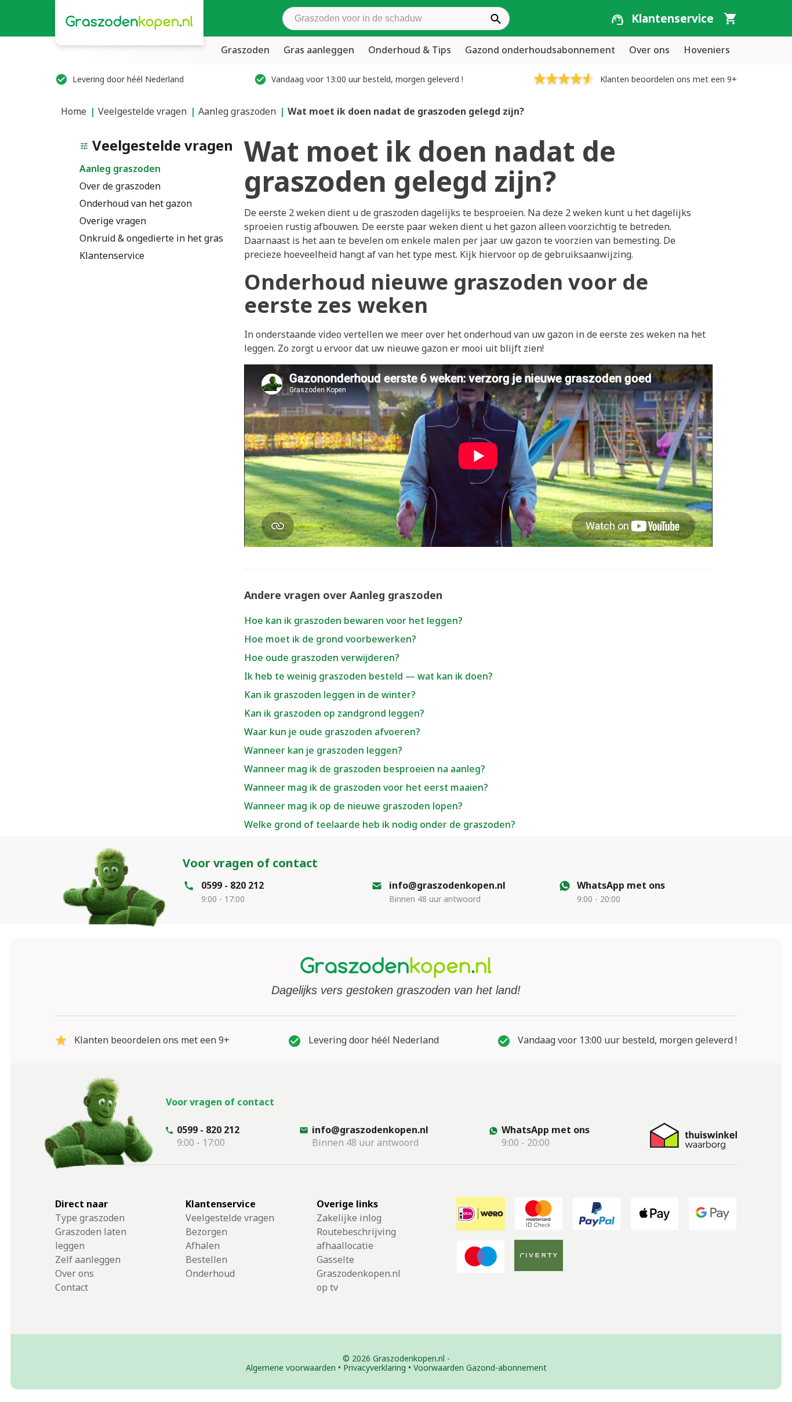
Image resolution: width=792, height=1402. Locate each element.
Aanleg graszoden (237, 111)
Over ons (649, 49)
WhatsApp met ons (621, 885)
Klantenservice (111, 255)
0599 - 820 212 (232, 885)
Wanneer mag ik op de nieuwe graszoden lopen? (353, 805)
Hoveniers (707, 49)
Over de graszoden (120, 186)
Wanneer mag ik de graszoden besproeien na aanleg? (364, 768)
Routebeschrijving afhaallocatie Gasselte (356, 1245)
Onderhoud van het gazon (135, 203)
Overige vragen (112, 220)
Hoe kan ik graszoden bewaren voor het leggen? (353, 620)
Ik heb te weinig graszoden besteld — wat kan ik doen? (368, 676)
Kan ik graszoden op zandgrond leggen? (334, 713)
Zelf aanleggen (88, 1259)
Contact (71, 1287)
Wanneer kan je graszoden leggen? (323, 750)
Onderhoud (210, 1273)
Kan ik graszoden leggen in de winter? (330, 694)
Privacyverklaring (374, 1367)
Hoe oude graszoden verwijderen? (321, 657)
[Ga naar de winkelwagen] (730, 18)
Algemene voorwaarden (291, 1367)
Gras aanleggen (319, 49)
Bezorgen (206, 1231)
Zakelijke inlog (349, 1217)
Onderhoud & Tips (409, 49)
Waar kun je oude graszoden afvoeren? (332, 731)
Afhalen (203, 1245)
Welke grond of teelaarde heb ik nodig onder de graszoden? (379, 824)
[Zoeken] (495, 18)
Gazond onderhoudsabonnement (540, 49)
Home (73, 111)
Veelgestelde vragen (142, 111)
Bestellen (206, 1259)
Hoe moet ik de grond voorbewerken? (330, 639)
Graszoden (245, 49)
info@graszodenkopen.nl (447, 885)
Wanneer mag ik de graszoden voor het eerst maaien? (366, 787)
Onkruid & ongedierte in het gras (151, 238)
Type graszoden (90, 1217)
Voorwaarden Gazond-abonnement (480, 1367)
